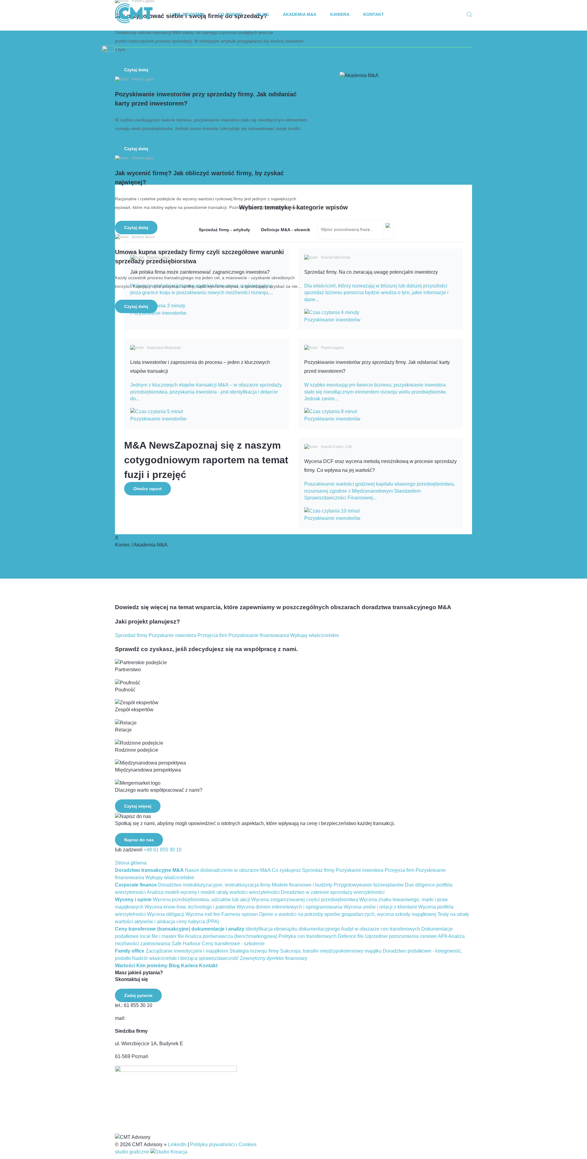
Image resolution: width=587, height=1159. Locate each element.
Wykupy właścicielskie (314, 635)
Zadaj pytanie (138, 995)
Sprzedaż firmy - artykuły (224, 229)
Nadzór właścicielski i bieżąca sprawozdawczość (185, 958)
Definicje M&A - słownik (285, 229)
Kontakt (373, 14)
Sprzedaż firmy (131, 635)
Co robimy (230, 14)
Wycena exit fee (203, 914)
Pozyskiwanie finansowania (258, 635)
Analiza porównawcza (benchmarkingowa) (231, 936)
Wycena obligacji (165, 914)
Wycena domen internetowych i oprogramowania (289, 906)
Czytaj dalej (136, 69)
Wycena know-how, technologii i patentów (190, 906)
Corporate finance (136, 884)
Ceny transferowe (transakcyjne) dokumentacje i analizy (179, 928)
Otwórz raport (147, 488)
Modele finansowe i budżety (302, 884)
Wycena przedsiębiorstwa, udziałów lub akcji (201, 899)
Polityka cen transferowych (308, 936)
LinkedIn (177, 1144)
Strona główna (130, 862)
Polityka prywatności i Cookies (223, 1144)
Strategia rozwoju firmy (254, 950)
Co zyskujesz (286, 870)
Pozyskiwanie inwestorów (332, 319)
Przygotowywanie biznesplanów (369, 884)
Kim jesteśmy (188, 14)
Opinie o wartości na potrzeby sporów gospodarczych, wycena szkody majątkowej (347, 914)
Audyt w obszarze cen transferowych (380, 928)
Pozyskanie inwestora (172, 635)
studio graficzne (132, 1151)
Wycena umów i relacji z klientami (380, 906)
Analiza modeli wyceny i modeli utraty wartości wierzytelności (213, 892)
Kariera (339, 14)
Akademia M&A (299, 14)
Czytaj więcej (137, 806)
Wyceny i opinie (133, 899)
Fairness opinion (239, 914)
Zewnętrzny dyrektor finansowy (273, 958)
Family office (129, 950)
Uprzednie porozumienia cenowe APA (406, 936)
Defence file (351, 936)
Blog (263, 14)
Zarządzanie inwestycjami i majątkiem (187, 950)
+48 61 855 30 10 (163, 849)
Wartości (125, 965)
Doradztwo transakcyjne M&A (149, 870)
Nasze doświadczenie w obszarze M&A (228, 870)
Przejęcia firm (212, 635)
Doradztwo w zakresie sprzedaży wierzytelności (333, 892)
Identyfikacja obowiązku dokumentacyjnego (293, 928)
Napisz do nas (139, 839)
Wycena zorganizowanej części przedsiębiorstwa (304, 899)
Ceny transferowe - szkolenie (233, 943)
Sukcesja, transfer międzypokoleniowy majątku (331, 950)
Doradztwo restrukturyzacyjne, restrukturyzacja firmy (214, 884)
